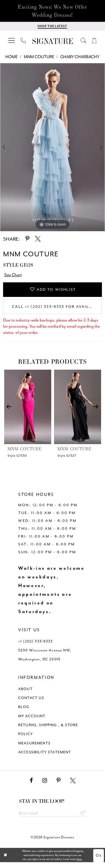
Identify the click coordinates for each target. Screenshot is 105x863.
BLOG (24, 706)
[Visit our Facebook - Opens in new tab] (31, 780)
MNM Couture (39, 57)
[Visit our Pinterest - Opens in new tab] (58, 780)
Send (82, 813)
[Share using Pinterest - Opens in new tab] (27, 238)
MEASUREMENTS (34, 743)
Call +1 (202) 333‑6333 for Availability (57, 306)
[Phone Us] (23, 40)
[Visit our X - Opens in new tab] (73, 780)
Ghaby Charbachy (79, 57)
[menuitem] (12, 40)
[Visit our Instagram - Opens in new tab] (44, 780)
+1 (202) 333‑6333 (35, 641)
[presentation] (27, 407)
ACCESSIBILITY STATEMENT (44, 752)
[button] (12, 40)
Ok (99, 855)
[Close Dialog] (5, 855)
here (79, 859)
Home (11, 57)
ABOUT (25, 688)
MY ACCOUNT (32, 716)
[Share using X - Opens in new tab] (38, 238)
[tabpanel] (52, 147)
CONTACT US (31, 697)
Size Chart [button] (13, 275)
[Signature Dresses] (52, 41)
